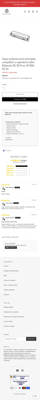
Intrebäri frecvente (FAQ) (11, 271)
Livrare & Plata (8, 321)
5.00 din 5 (24, 160)
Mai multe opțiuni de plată (20, 103)
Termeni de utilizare (9, 280)
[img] (5, 185)
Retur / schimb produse (10, 285)
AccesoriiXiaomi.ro (22, 393)
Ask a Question (12, 247)
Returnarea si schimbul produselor (14, 316)
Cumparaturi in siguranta (11, 312)
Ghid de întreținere (9, 290)
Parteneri (6, 294)
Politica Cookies (8, 307)
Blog (5, 275)
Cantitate (4, 84)
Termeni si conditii (9, 326)
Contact (6, 266)
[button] (10, 166)
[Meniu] (37, 11)
